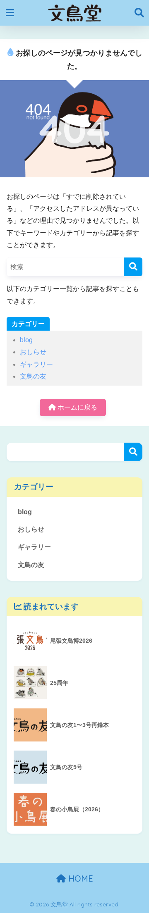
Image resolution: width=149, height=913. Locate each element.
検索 (133, 452)
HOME (79, 878)
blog (26, 339)
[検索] (133, 266)
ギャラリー (36, 364)
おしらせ (33, 351)
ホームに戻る (76, 407)
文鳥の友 (33, 376)
